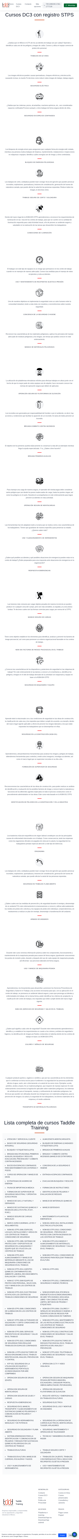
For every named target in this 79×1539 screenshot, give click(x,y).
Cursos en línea (64, 1493)
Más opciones (37, 5)
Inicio (12, 4)
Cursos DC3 (18, 5)
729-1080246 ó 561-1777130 (53, 5)
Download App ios (45, 1517)
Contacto (28, 4)
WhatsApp (71, 5)
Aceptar (62, 1535)
